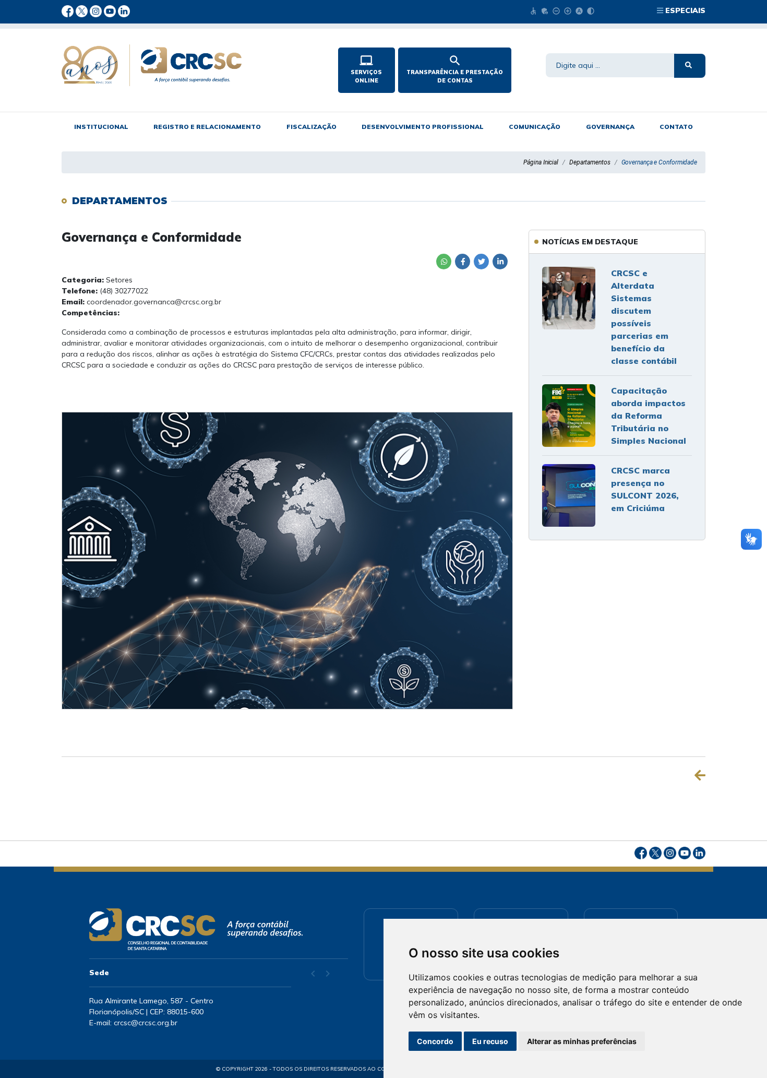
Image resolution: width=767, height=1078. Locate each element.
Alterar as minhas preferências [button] (582, 1041)
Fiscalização (311, 127)
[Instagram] (97, 10)
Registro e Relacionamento (207, 127)
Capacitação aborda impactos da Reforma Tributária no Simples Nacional (648, 415)
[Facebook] (69, 10)
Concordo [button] (435, 1041)
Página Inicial (540, 162)
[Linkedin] (124, 10)
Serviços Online (366, 69)
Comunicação (534, 127)
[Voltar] (699, 775)
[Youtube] (111, 10)
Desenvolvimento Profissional (423, 127)
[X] (83, 10)
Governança (610, 127)
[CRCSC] (191, 65)
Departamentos (589, 162)
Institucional (101, 127)
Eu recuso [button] (490, 1041)
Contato (676, 127)
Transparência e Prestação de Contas (454, 69)
